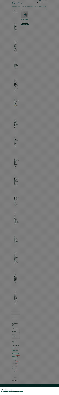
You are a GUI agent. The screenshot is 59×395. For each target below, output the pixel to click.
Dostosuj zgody (12, 391)
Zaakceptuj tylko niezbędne (5, 391)
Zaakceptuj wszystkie (19, 391)
